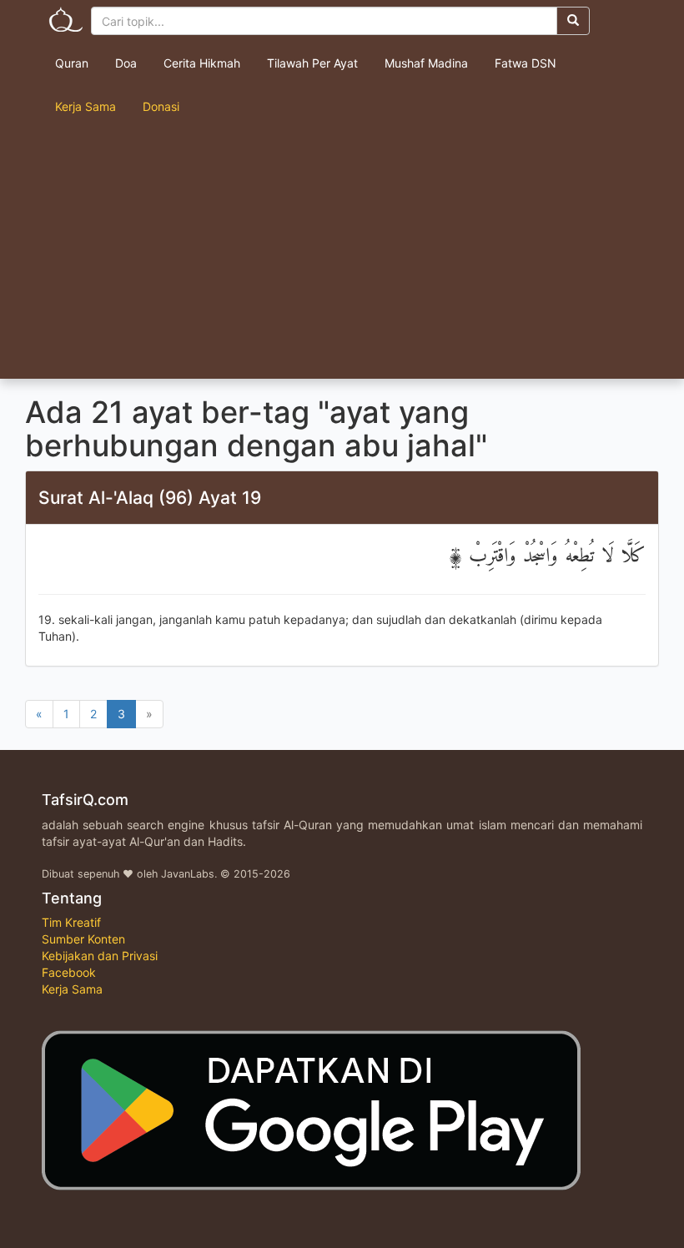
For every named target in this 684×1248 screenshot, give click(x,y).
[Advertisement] (342, 253)
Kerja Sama (85, 106)
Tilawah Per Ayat (312, 63)
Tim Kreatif (71, 922)
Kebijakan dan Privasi (100, 956)
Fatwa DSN (525, 63)
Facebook (69, 972)
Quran (71, 63)
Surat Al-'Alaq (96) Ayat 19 (149, 497)
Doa (126, 63)
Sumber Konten (83, 939)
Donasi (161, 106)
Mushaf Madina (426, 63)
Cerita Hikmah (201, 63)
